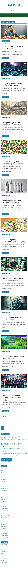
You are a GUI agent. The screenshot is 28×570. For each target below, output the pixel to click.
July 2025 (3, 497)
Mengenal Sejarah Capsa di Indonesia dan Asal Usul (12, 123)
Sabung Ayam (4, 560)
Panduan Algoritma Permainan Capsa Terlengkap (13, 240)
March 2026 (3, 479)
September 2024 (5, 515)
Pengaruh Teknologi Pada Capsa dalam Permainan (12, 84)
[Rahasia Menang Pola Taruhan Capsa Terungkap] (14, 147)
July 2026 (3, 470)
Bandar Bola (4, 544)
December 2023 (4, 535)
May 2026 (3, 474)
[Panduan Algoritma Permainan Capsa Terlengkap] (14, 225)
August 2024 (4, 517)
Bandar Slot (3, 547)
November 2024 (4, 510)
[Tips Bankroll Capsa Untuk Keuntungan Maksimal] (14, 264)
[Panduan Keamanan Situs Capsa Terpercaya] (14, 303)
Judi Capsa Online (6, 41)
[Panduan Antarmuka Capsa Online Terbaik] (14, 342)
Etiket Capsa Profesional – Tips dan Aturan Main (12, 201)
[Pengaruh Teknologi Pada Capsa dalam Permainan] (14, 69)
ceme (2, 553)
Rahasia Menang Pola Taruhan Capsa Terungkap (12, 162)
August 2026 (4, 468)
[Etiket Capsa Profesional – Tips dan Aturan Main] (14, 186)
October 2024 (4, 513)
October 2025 (4, 490)
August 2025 (4, 495)
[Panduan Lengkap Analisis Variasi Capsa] (14, 32)
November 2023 (4, 537)
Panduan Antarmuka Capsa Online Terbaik (13, 357)
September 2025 (5, 492)
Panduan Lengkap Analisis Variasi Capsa (12, 47)
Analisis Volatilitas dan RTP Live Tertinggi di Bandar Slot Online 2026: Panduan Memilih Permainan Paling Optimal (13, 445)
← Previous (4, 416)
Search (2, 428)
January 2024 (4, 533)
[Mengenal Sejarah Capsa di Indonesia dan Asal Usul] (14, 108)
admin (11, 43)
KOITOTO (14, 5)
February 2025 (4, 504)
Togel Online (4, 562)
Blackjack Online (5, 549)
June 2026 (3, 472)
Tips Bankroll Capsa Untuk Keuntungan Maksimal (12, 279)
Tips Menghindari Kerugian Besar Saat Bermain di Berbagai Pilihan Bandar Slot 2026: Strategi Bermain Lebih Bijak (13, 450)
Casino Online (4, 551)
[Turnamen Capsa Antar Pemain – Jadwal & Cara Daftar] (14, 381)
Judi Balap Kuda (4, 556)
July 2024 (3, 519)
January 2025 (4, 506)
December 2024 (4, 508)
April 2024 (3, 526)
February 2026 (4, 481)
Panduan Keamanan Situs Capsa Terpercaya (12, 318)
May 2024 (3, 524)
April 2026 (3, 477)
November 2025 (4, 488)
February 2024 (4, 531)
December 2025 (4, 486)
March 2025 (3, 501)
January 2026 (4, 483)
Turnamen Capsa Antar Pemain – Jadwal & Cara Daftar (11, 397)
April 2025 (3, 499)
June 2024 (3, 522)
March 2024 (3, 528)
